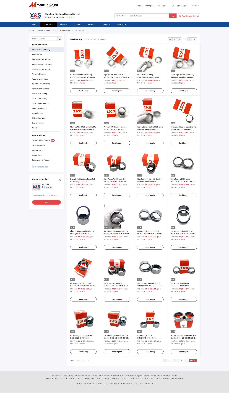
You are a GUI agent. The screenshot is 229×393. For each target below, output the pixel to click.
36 (83, 360)
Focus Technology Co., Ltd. (99, 383)
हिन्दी (143, 378)
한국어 (130, 378)
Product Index (155, 376)
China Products (68, 376)
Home (34, 24)
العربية (123, 378)
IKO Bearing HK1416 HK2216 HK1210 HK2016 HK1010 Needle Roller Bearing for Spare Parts (183, 233)
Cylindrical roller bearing (41, 84)
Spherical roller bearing (40, 89)
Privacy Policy (149, 383)
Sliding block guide (39, 118)
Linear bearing (37, 113)
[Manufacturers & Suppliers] (44, 5)
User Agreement (128, 383)
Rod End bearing (38, 123)
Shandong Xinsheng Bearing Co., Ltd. (62, 14)
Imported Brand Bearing (41, 49)
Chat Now (49, 187)
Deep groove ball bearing (41, 59)
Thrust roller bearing (39, 98)
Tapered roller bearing (40, 79)
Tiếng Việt (165, 378)
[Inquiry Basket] (173, 5)
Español (62, 378)
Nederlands (115, 378)
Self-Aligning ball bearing (41, 69)
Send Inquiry (83, 91)
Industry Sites (129, 376)
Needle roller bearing (39, 93)
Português (71, 378)
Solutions (77, 24)
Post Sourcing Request (190, 16)
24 (78, 361)
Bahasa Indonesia (177, 378)
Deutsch (106, 378)
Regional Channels (143, 376)
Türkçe (157, 378)
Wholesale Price (118, 376)
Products (49, 24)
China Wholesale (104, 376)
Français (80, 378)
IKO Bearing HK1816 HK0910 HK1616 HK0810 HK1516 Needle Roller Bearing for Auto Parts (82, 285)
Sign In (139, 5)
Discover (91, 24)
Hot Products (56, 376)
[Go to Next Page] (194, 39)
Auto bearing (37, 54)
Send (46, 202)
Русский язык (89, 378)
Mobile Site (166, 376)
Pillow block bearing (39, 108)
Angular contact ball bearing (42, 64)
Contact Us (106, 24)
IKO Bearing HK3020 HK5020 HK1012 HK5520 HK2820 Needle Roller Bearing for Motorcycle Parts (150, 233)
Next (191, 360)
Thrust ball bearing (39, 74)
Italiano (98, 378)
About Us (63, 24)
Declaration (139, 383)
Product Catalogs (41, 167)
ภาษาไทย (150, 378)
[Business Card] (60, 179)
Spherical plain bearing (40, 103)
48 (89, 360)
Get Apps (183, 5)
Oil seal (34, 128)
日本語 (137, 378)
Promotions (121, 24)
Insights (174, 376)
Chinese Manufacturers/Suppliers (86, 376)
